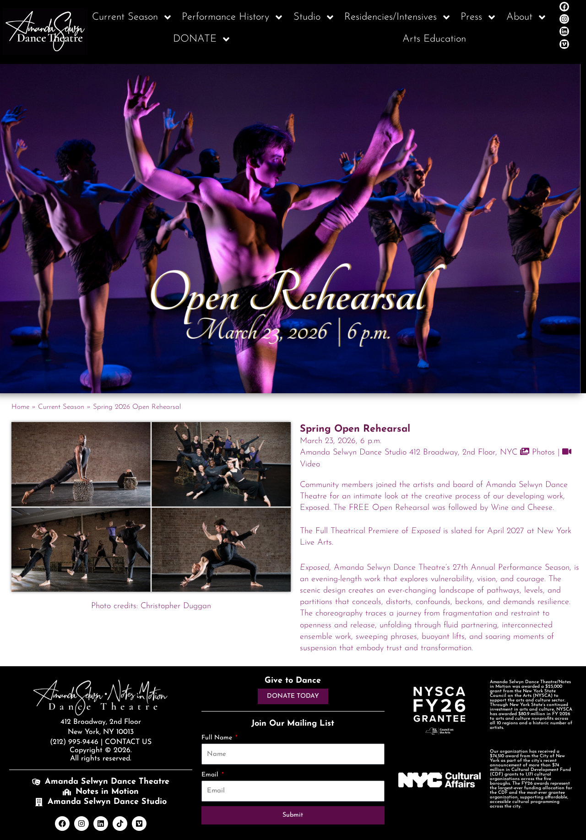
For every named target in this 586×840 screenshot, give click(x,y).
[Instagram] (564, 19)
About (519, 17)
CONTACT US (128, 742)
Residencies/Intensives (390, 17)
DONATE (195, 39)
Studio (306, 17)
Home (20, 407)
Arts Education (434, 39)
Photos (542, 453)
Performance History (225, 17)
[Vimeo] (564, 44)
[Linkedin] (564, 31)
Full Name (217, 737)
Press (471, 17)
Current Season (125, 17)
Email (210, 774)
